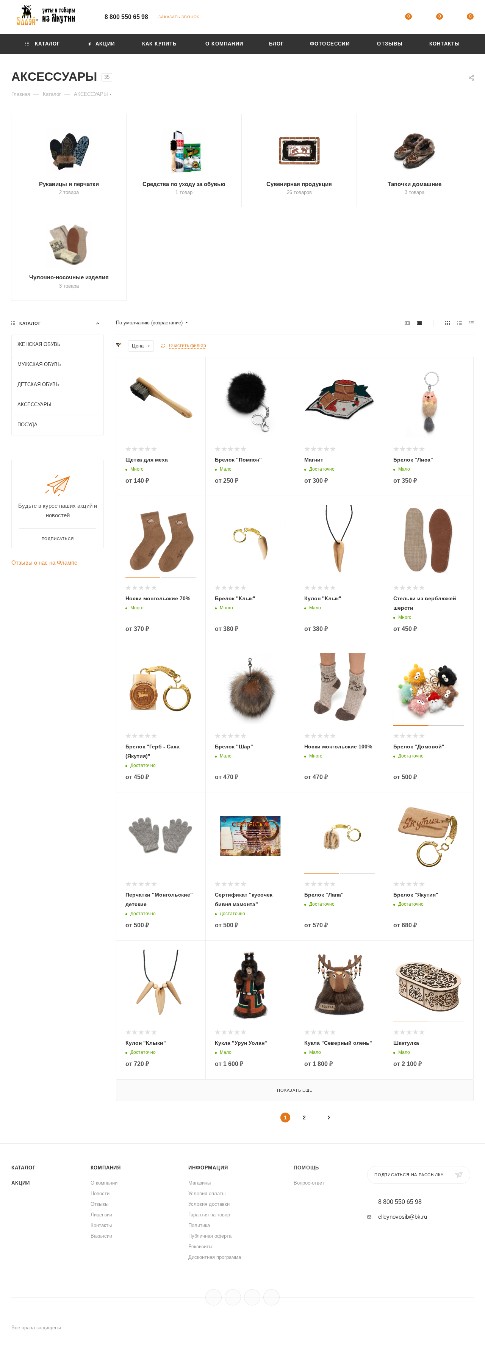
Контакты (101, 1225)
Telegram (233, 1297)
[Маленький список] (407, 323)
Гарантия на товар (209, 1215)
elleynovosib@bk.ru (402, 1216)
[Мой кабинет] (377, 18)
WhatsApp (271, 1297)
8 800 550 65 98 (126, 17)
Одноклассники (252, 1297)
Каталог (23, 1168)
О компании (104, 1183)
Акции (20, 1183)
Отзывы (99, 1204)
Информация (208, 1168)
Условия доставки (209, 1204)
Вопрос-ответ (309, 1183)
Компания (106, 1168)
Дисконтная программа (214, 1257)
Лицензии (101, 1215)
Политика (199, 1225)
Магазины (199, 1183)
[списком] (459, 323)
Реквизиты (200, 1246)
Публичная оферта (210, 1236)
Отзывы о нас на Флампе (44, 562)
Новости (100, 1193)
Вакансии (101, 1236)
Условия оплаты (206, 1193)
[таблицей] (471, 323)
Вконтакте (213, 1297)
